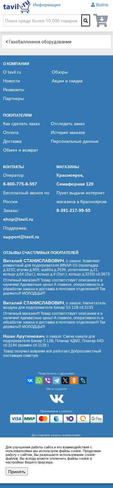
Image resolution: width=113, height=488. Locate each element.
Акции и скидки (67, 80)
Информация (47, 4)
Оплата (11, 132)
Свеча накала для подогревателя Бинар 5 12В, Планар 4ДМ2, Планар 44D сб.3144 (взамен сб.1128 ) (53, 340)
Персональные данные (75, 141)
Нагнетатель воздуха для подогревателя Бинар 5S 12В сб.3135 (54, 305)
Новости (11, 80)
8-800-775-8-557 (20, 183)
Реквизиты (13, 89)
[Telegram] (56, 380)
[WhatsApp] (39, 380)
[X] (65, 380)
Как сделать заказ (21, 123)
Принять (16, 471)
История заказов (68, 132)
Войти (102, 4)
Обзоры (60, 72)
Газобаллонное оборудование (40, 41)
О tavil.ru (12, 72)
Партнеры (13, 98)
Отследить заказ (67, 123)
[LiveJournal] (83, 380)
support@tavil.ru (21, 236)
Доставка (12, 141)
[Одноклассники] (74, 380)
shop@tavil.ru (18, 219)
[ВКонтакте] (30, 380)
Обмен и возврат (20, 149)
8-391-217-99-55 (73, 210)
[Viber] (47, 380)
